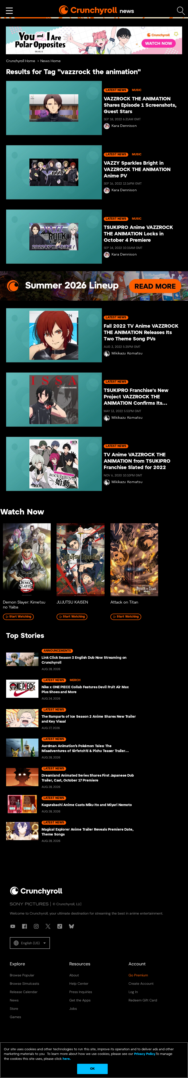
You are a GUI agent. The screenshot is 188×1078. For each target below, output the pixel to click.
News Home (50, 61)
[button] (30, 943)
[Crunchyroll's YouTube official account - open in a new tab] (13, 926)
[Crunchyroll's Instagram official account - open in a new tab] (36, 926)
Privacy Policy (144, 1054)
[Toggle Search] (181, 11)
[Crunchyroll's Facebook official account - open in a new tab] (24, 926)
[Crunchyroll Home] (36, 894)
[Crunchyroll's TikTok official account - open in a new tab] (60, 926)
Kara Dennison (124, 126)
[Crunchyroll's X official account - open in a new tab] (48, 926)
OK (92, 1068)
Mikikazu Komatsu (127, 353)
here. (66, 1059)
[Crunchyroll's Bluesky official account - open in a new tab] (71, 926)
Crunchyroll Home (20, 61)
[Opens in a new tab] (94, 40)
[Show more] (9, 11)
